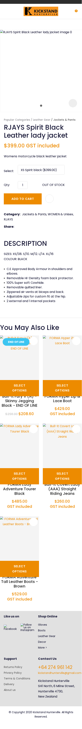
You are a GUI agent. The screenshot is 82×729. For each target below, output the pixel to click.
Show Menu (6, 11)
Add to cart (22, 199)
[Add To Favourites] (49, 199)
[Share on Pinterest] (33, 227)
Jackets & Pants (64, 120)
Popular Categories (17, 120)
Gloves (42, 625)
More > (42, 647)
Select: (9, 171)
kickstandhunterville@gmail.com (59, 673)
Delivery (9, 684)
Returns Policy (13, 667)
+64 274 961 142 (55, 667)
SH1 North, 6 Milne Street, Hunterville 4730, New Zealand (56, 691)
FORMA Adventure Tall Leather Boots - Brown (19, 581)
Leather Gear (41, 120)
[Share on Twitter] (21, 227)
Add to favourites (33, 341)
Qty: (7, 185)
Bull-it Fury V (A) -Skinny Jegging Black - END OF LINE (19, 401)
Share (8, 226)
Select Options (19, 388)
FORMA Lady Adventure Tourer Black (19, 489)
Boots (41, 630)
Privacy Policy (13, 673)
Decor (42, 642)
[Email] (27, 227)
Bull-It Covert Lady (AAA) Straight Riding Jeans (62, 489)
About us (10, 690)
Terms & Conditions (17, 678)
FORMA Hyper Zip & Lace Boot (62, 398)
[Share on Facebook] (16, 227)
